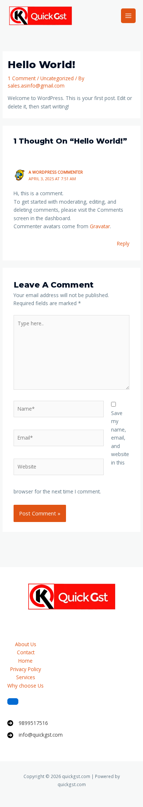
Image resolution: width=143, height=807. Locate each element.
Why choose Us (25, 685)
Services (25, 677)
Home (25, 660)
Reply (123, 243)
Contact (25, 652)
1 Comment (22, 78)
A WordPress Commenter (56, 172)
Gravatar (100, 226)
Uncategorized (57, 78)
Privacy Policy (25, 669)
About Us (25, 644)
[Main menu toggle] (128, 15)
